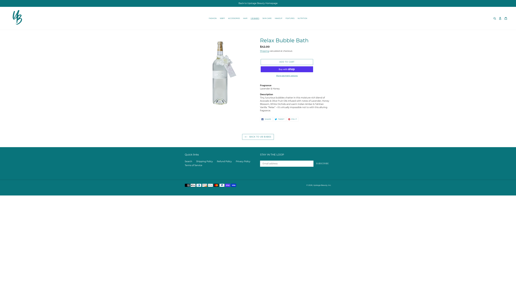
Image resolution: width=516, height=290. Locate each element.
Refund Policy (224, 161)
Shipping (264, 51)
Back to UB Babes (260, 137)
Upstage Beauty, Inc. (322, 185)
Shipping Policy (204, 161)
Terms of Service (193, 165)
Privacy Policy (243, 161)
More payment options (287, 76)
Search (188, 161)
